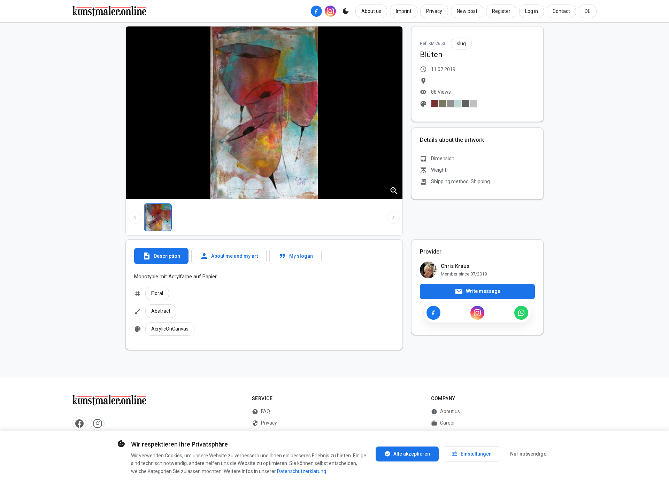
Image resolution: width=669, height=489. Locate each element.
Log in (531, 11)
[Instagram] (330, 11)
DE (588, 11)
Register (501, 11)
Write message (477, 291)
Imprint (404, 11)
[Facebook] (316, 11)
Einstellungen (472, 454)
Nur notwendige (528, 454)
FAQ (261, 412)
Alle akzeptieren (407, 454)
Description (161, 256)
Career (443, 423)
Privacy (434, 11)
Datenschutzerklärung (301, 471)
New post (467, 11)
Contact (561, 11)
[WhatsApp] (521, 313)
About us (371, 11)
